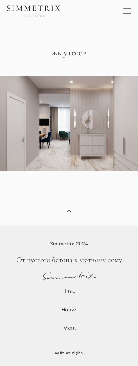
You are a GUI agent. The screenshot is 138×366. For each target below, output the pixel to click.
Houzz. (70, 309)
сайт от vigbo (69, 353)
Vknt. (70, 328)
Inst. (70, 291)
